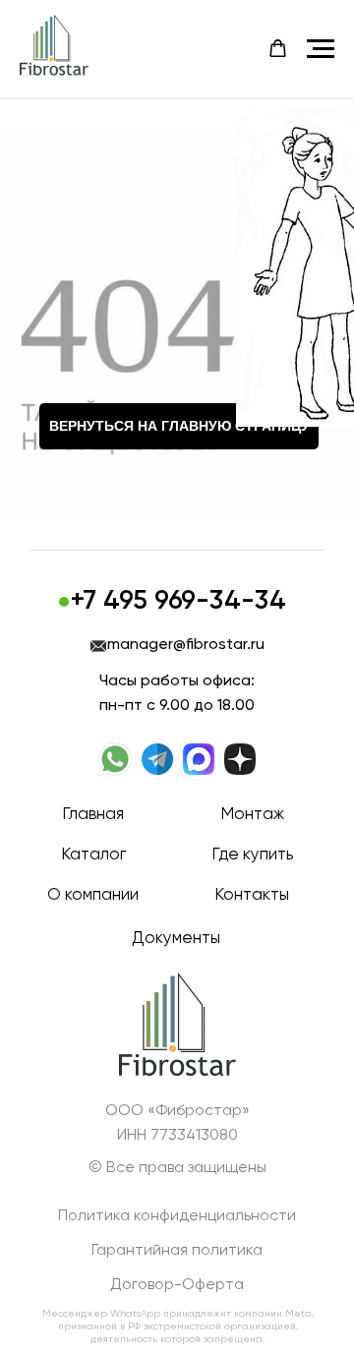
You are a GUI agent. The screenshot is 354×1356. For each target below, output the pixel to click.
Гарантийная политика (177, 1251)
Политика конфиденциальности (177, 1216)
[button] (277, 48)
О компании (93, 895)
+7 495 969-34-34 (178, 601)
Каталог (93, 855)
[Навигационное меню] (320, 49)
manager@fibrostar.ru (186, 645)
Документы (176, 938)
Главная (93, 814)
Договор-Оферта (177, 1285)
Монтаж (252, 814)
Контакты (251, 895)
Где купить (252, 855)
